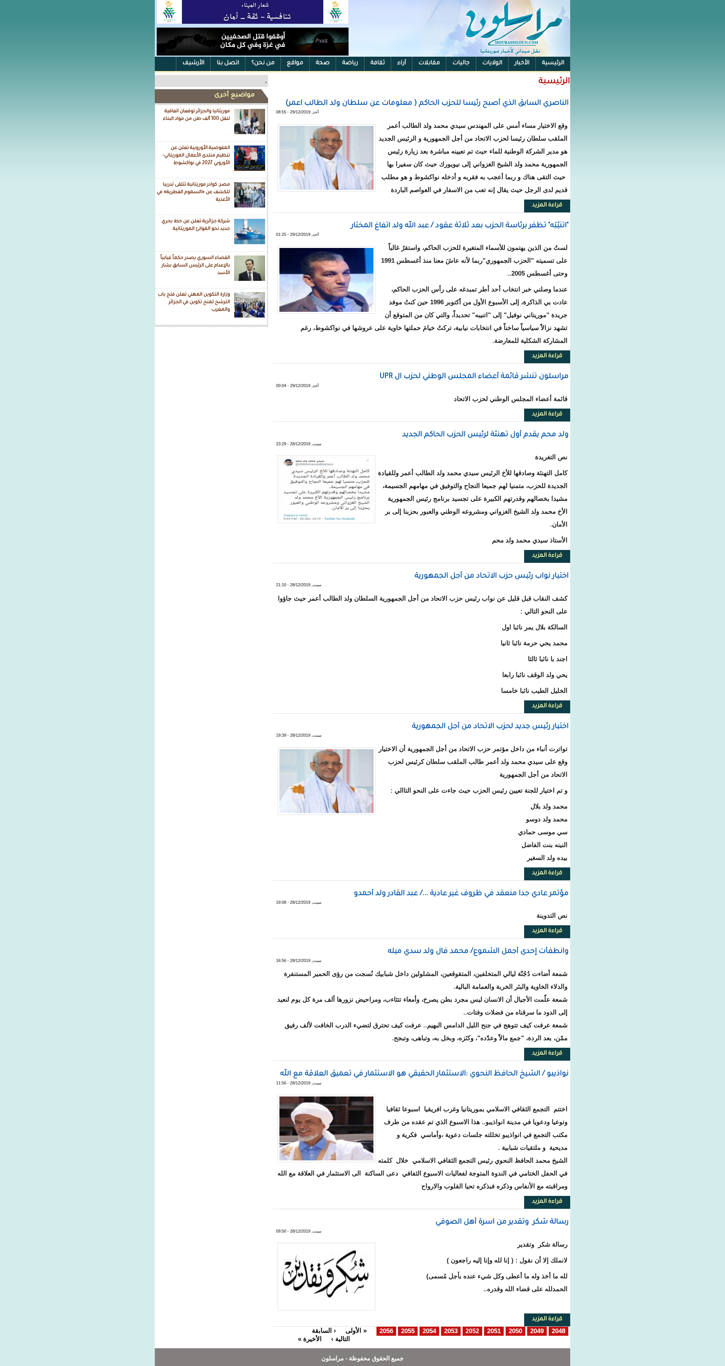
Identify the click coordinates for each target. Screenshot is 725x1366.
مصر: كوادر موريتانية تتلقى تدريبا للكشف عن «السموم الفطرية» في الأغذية (193, 192)
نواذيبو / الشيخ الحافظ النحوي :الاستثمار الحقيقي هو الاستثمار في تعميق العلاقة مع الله (424, 1074)
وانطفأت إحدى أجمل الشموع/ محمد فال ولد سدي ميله (478, 952)
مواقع (295, 63)
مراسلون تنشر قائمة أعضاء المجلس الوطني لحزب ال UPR (474, 377)
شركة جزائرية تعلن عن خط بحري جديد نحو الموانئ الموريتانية (196, 225)
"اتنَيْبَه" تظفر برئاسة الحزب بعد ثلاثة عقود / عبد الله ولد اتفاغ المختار (460, 226)
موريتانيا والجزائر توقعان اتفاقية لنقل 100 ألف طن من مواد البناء (196, 115)
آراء (401, 63)
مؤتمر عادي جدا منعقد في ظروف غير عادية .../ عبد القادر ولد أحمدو (461, 894)
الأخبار (522, 63)
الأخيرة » (310, 1339)
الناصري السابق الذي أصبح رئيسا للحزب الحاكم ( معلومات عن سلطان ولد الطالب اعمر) (427, 103)
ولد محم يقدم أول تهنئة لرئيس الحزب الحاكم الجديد (485, 435)
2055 (408, 1331)
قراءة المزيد (543, 205)
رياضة (350, 63)
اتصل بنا (228, 63)
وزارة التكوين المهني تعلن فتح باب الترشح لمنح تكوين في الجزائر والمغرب (194, 302)
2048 (558, 1331)
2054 (429, 1331)
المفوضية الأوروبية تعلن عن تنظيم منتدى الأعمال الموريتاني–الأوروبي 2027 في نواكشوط (196, 156)
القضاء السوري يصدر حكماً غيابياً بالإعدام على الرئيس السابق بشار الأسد (195, 266)
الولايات (492, 63)
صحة (323, 63)
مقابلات (429, 63)
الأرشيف (193, 63)
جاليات (461, 63)
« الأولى (356, 1330)
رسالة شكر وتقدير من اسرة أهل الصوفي (502, 1222)
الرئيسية (553, 63)
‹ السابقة (324, 1330)
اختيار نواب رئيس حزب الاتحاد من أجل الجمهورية (492, 576)
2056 (386, 1331)
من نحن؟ (263, 63)
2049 (537, 1331)
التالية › (340, 1339)
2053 (451, 1331)
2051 (494, 1331)
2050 (515, 1331)
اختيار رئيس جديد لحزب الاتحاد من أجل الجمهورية (490, 727)
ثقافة (377, 63)
